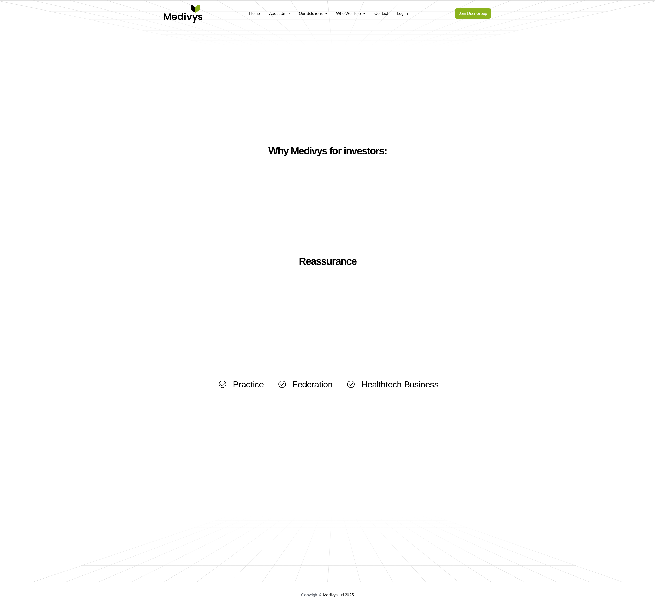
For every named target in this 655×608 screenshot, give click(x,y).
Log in (402, 13)
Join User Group (473, 13)
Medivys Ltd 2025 (338, 595)
